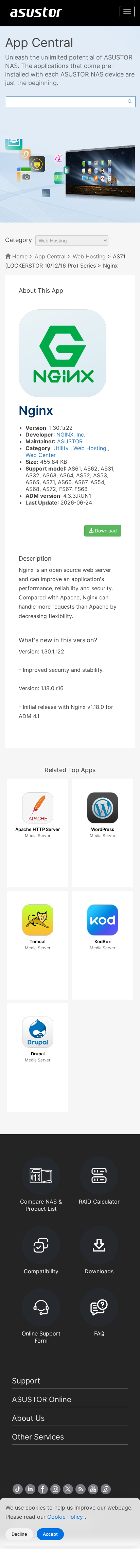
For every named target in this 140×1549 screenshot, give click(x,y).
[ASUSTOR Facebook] (43, 1489)
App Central (50, 256)
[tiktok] (18, 1489)
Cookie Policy (66, 1516)
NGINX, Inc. (70, 434)
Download (105, 530)
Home (19, 256)
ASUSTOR (70, 441)
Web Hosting (89, 256)
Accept (50, 1534)
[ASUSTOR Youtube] (93, 1489)
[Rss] (80, 1489)
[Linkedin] (30, 1489)
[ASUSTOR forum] (106, 1489)
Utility (61, 448)
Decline (19, 1534)
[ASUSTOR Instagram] (55, 1489)
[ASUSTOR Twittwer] (68, 1489)
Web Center (40, 455)
